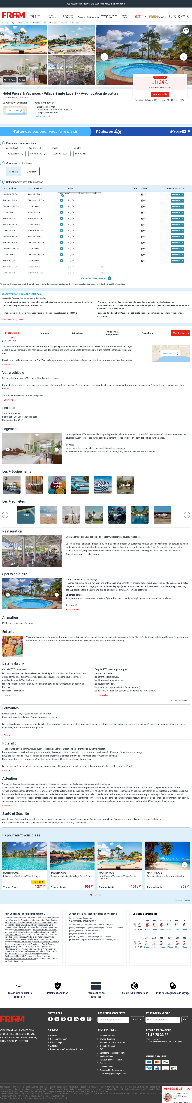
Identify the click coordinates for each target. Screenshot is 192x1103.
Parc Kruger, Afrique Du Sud (94, 940)
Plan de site (105, 1063)
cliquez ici (63, 1098)
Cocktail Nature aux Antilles (22, 937)
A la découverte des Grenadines (45, 930)
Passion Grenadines (21, 930)
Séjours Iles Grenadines (32, 23)
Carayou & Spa (35, 949)
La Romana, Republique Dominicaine (83, 937)
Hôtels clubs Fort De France (69, 23)
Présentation (12, 332)
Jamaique (79, 925)
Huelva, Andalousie (77, 931)
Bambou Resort (30, 944)
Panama (72, 925)
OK (184, 1019)
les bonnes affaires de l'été (112, 3)
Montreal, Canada (112, 940)
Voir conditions (120, 284)
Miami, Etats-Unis (76, 940)
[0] (183, 16)
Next (183, 57)
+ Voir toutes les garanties (13, 319)
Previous (104, 57)
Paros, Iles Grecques (78, 928)
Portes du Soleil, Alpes (106, 925)
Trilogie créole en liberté (14, 927)
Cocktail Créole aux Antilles (45, 937)
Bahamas (88, 925)
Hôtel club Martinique (50, 23)
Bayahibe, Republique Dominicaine (83, 934)
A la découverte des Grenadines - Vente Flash (41, 927)
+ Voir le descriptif (42, 116)
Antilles (71, 918)
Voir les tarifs (160, 94)
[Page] (50, 1019)
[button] (32, 449)
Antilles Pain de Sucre (23, 942)
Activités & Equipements (112, 333)
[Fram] (14, 15)
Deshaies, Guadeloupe (84, 918)
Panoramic (25, 949)
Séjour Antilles (17, 23)
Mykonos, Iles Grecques (96, 928)
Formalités (147, 333)
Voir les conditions (179, 700)
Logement (45, 333)
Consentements (106, 1066)
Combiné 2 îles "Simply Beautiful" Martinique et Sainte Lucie (31, 925)
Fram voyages (5, 23)
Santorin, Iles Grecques (114, 928)
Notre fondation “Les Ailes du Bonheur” (67, 1049)
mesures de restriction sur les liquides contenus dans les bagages (79, 784)
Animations (77, 333)
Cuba (95, 925)
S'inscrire (137, 1019)
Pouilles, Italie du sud (94, 931)
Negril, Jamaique (104, 937)
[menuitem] (35, 16)
